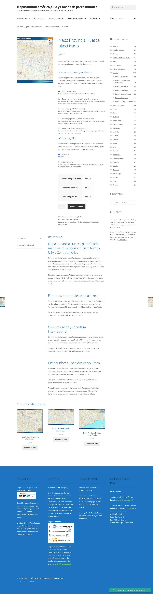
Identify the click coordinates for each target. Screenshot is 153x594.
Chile (114, 147)
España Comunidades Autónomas (122, 81)
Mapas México (22, 18)
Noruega (116, 170)
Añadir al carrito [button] (30, 448)
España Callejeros (121, 98)
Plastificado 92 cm (68, 91)
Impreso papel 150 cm (73, 109)
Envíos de (93, 18)
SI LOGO (67, 162)
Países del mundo (119, 69)
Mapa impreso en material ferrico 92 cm (79, 99)
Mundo (115, 61)
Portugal (116, 117)
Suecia (115, 181)
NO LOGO (65, 154)
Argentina (116, 128)
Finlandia (116, 162)
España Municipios (121, 90)
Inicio (21, 27)
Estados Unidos (118, 50)
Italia (114, 113)
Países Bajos (117, 174)
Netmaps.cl (123, 240)
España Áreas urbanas (123, 94)
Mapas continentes (56, 18)
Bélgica (115, 139)
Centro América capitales (121, 58)
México (115, 46)
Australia (116, 132)
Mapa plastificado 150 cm (74, 128)
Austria (115, 136)
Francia (115, 109)
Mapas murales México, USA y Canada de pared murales (57, 7)
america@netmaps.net (62, 564)
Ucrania (115, 185)
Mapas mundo (39, 18)
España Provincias (37, 27)
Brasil (115, 143)
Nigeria (115, 166)
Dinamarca (116, 155)
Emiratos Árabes (118, 158)
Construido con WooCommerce (29, 581)
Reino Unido (117, 121)
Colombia (116, 151)
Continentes (117, 65)
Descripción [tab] (21, 238)
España (27, 27)
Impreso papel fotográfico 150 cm (77, 119)
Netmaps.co (114, 237)
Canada (115, 54)
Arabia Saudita (118, 124)
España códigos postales (124, 102)
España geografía (121, 77)
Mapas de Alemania (119, 105)
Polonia (115, 177)
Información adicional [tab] (25, 245)
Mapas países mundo (75, 18)
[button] (50, 40)
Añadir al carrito (76, 207)
